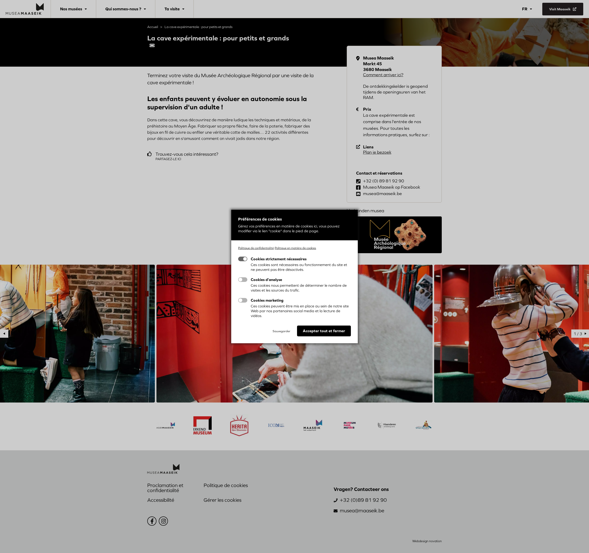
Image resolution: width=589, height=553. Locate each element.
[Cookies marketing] (242, 300)
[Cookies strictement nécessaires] (242, 259)
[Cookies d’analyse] (242, 279)
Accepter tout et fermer (324, 331)
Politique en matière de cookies (295, 248)
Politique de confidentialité (256, 248)
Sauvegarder (281, 331)
